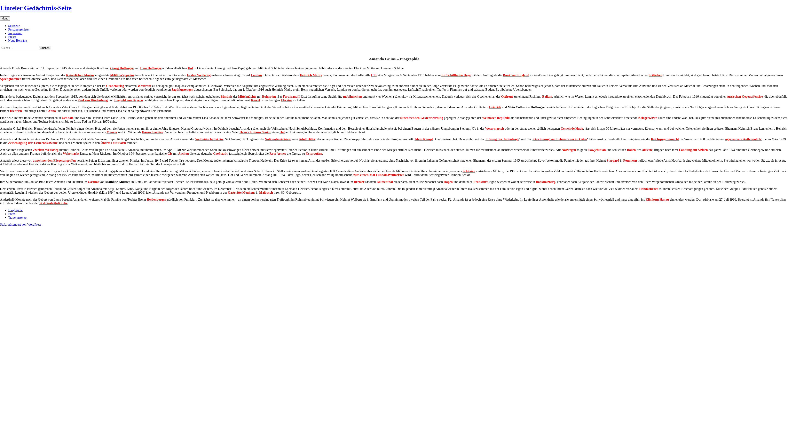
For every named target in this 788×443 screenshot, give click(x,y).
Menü (5, 18)
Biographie (15, 210)
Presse (12, 37)
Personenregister (19, 29)
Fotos (11, 214)
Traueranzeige (17, 217)
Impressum (15, 33)
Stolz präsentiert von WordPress (20, 224)
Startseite (14, 25)
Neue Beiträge (17, 40)
